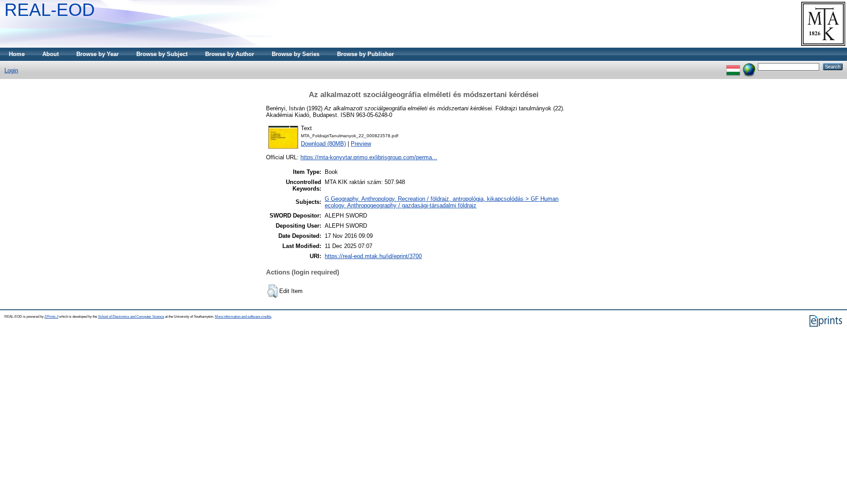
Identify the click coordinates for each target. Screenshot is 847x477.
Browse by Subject (161, 54)
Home (17, 54)
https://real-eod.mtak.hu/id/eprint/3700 (373, 256)
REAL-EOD (49, 9)
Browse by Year (97, 54)
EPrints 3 (51, 317)
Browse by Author (229, 54)
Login (11, 70)
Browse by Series (295, 54)
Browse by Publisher (365, 54)
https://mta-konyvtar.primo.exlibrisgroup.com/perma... (368, 157)
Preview (361, 143)
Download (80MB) (323, 143)
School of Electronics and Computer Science (131, 317)
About (50, 54)
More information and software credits (243, 317)
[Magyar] (733, 66)
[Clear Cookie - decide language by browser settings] (749, 66)
